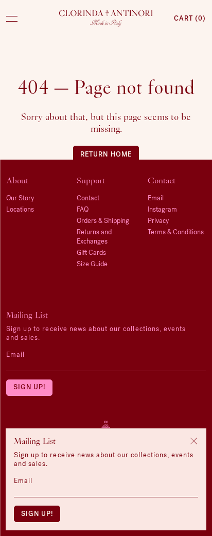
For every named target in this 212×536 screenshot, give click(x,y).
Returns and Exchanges (94, 237)
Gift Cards (91, 252)
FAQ (83, 209)
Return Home (105, 153)
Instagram (162, 209)
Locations (20, 209)
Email (15, 354)
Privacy (158, 220)
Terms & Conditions (176, 232)
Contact (88, 198)
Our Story (20, 198)
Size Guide (92, 264)
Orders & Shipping (103, 220)
